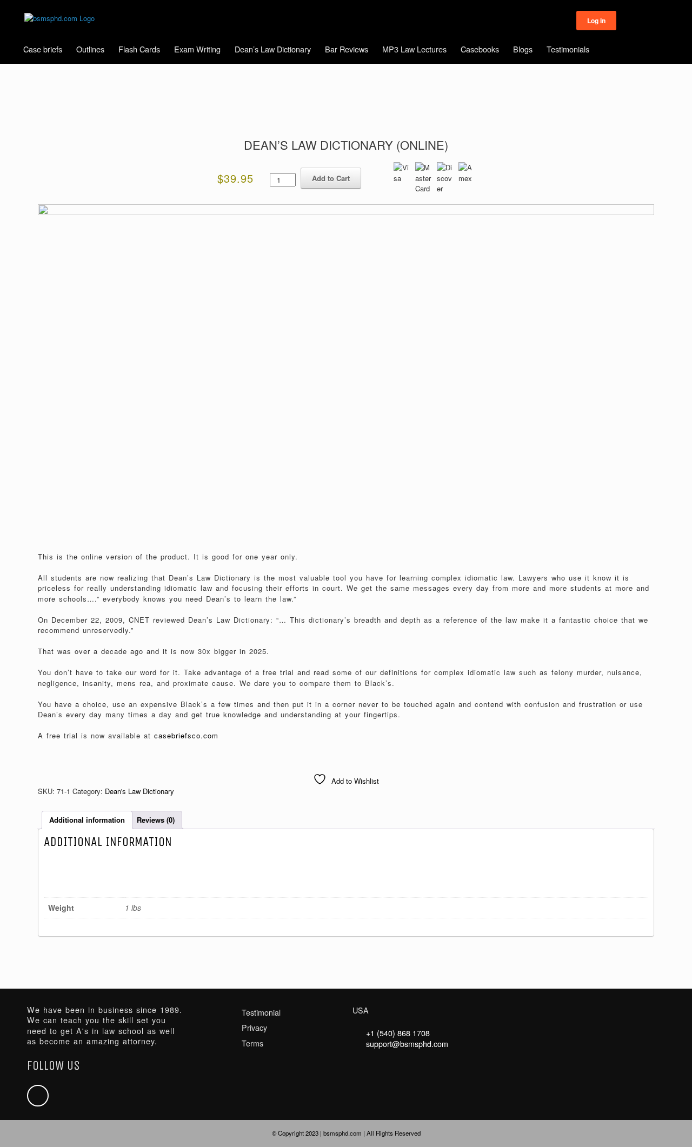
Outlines (90, 49)
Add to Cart (331, 178)
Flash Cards (139, 49)
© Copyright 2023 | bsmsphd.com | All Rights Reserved (346, 1133)
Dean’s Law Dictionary (273, 49)
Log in (596, 20)
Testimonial (261, 1012)
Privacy (254, 1027)
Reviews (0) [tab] (156, 820)
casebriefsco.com (186, 735)
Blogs (523, 49)
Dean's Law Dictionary (139, 791)
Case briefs (42, 49)
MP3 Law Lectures (414, 49)
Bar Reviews (346, 49)
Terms (252, 1043)
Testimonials (568, 49)
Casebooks (480, 49)
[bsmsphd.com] (59, 18)
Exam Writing (197, 49)
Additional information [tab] (87, 820)
